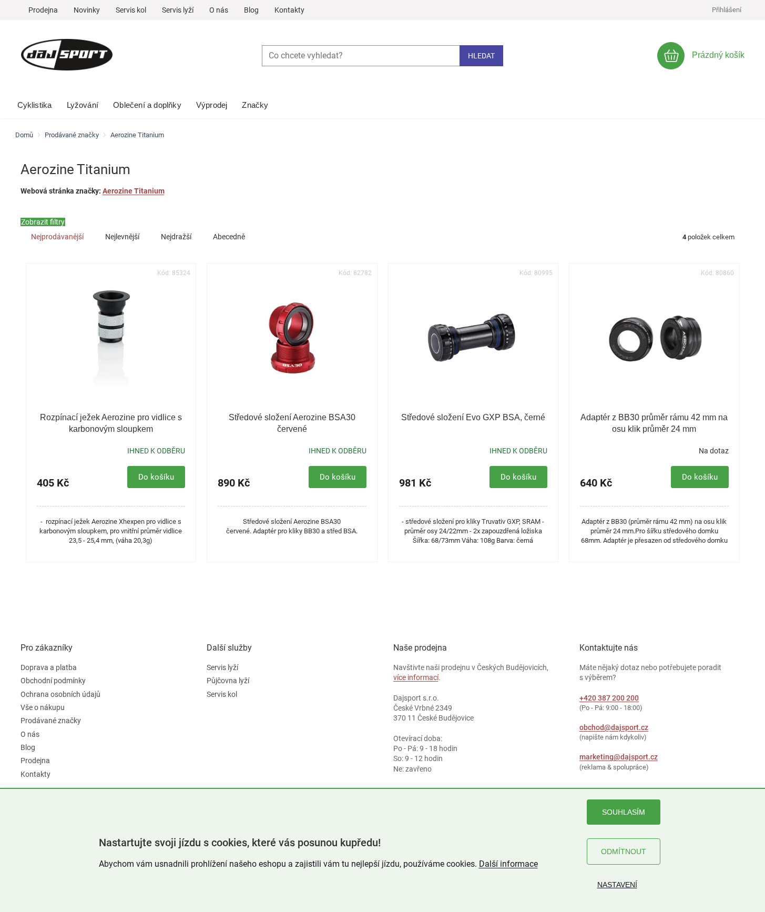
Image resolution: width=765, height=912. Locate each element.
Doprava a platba (49, 667)
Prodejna (43, 10)
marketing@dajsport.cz (618, 757)
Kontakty (289, 10)
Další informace (508, 864)
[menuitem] (34, 102)
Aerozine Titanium (134, 191)
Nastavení (617, 884)
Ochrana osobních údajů (60, 694)
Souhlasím (623, 812)
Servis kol (131, 10)
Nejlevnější (122, 236)
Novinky (87, 10)
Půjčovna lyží (228, 680)
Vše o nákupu (43, 707)
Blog (251, 10)
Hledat (481, 56)
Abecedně (229, 236)
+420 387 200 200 (609, 698)
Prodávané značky (51, 720)
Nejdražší (176, 236)
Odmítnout (623, 851)
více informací (415, 677)
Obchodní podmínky (53, 680)
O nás (218, 10)
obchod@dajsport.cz (613, 727)
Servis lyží (177, 10)
